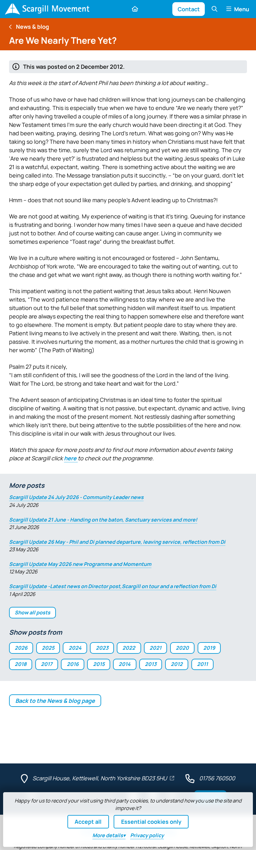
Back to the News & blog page (55, 700)
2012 (177, 664)
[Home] (47, 9)
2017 (46, 664)
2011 (202, 664)
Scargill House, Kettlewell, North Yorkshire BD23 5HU (100, 778)
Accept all (88, 821)
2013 (150, 664)
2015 (99, 664)
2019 (209, 647)
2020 (182, 647)
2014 (124, 664)
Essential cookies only (151, 821)
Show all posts (32, 612)
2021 (155, 647)
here (71, 458)
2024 (75, 647)
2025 (48, 647)
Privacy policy (147, 835)
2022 (128, 647)
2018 (21, 664)
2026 (21, 647)
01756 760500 (217, 778)
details (107, 835)
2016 (73, 664)
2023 (102, 647)
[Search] (214, 9)
